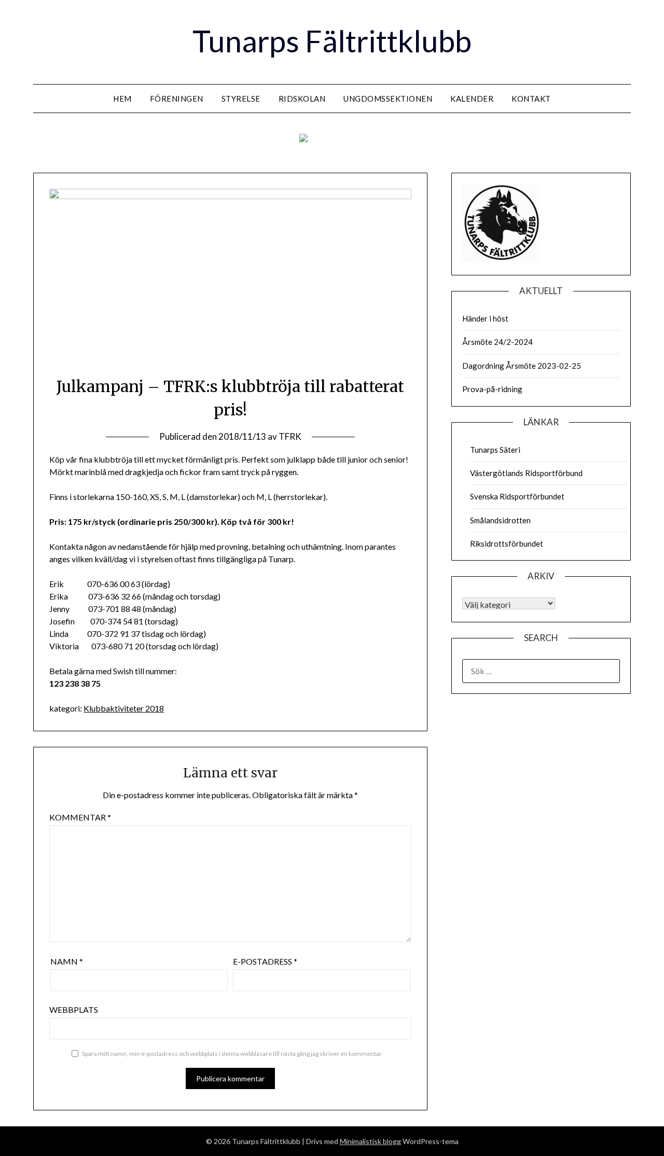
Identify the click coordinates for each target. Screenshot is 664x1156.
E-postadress (265, 961)
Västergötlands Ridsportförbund (526, 473)
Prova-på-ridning (492, 389)
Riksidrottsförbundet (506, 543)
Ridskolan (302, 98)
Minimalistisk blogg (370, 1141)
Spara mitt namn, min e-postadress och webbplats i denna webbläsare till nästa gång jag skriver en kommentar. (232, 1053)
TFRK (290, 436)
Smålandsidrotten (500, 520)
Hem (122, 98)
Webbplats (73, 1009)
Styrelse (241, 98)
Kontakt (531, 98)
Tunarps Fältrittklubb (332, 41)
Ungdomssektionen (387, 98)
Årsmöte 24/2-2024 (497, 341)
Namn (66, 961)
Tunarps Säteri (495, 449)
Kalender (471, 98)
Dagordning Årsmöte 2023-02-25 (521, 365)
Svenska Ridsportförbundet (517, 496)
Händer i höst (485, 318)
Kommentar (80, 817)
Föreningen (176, 98)
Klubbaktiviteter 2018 (124, 708)
